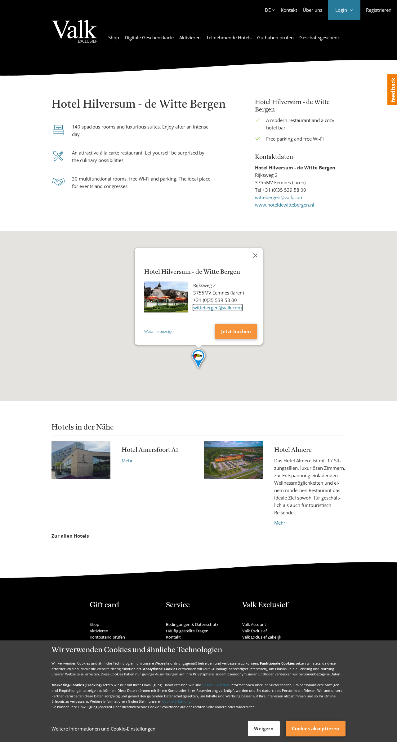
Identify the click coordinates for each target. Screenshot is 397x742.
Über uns (312, 10)
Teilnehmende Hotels (229, 37)
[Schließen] (255, 255)
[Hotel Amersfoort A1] (80, 460)
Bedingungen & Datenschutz (192, 624)
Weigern (264, 728)
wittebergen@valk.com (279, 197)
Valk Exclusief (254, 631)
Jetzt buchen (236, 331)
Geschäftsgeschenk (319, 37)
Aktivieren (190, 37)
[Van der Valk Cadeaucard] (74, 35)
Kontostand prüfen (107, 637)
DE (268, 10)
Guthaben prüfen (275, 37)
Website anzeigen (160, 331)
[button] (198, 359)
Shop (113, 37)
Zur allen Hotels (70, 536)
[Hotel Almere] (233, 483)
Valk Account (254, 624)
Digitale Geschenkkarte (149, 37)
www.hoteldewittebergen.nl (284, 205)
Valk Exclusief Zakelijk (261, 637)
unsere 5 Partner (216, 685)
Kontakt (289, 10)
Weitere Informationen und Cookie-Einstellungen (103, 729)
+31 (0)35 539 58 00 (284, 190)
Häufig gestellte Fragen (187, 631)
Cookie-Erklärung (176, 701)
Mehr (127, 460)
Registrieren (378, 10)
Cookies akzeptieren (315, 728)
